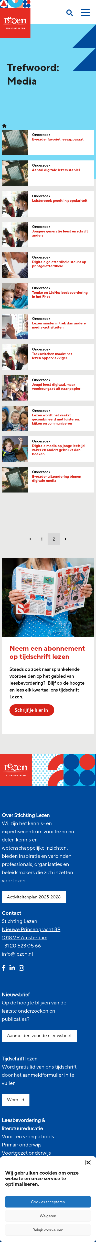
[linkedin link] (12, 968)
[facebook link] (4, 968)
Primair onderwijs (21, 1145)
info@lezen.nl (17, 954)
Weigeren (48, 1215)
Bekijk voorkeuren (48, 1230)
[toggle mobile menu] (84, 14)
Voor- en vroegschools (28, 1136)
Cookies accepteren (48, 1201)
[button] (88, 1162)
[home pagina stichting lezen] (4, 125)
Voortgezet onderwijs (26, 1153)
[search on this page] (69, 13)
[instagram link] (21, 968)
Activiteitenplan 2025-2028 (34, 897)
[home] (15, 19)
